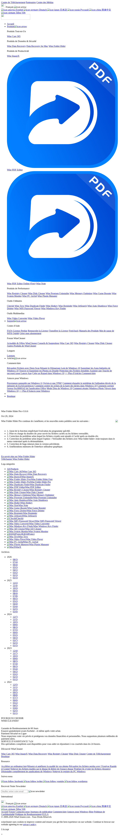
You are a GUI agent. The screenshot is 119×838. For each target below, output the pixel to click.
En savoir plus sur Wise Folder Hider (18, 456)
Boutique (11, 396)
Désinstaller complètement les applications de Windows (26, 771)
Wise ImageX (21, 754)
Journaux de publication (41, 811)
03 (15, 572)
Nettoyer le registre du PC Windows (68, 771)
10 (15, 588)
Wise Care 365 (8, 754)
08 (15, 559)
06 (15, 564)
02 (15, 575)
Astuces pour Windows (77, 811)
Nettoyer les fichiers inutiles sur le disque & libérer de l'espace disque (41, 769)
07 (15, 562)
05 (15, 567)
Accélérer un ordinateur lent (14, 766)
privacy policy (29, 824)
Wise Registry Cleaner (58, 754)
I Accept (5, 829)
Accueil (4, 811)
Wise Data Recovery (37, 754)
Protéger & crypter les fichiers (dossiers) (92, 769)
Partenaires (31, 2)
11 (15, 585)
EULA (45, 814)
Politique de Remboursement (28, 814)
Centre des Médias (44, 2)
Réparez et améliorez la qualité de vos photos (47, 766)
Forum (12, 811)
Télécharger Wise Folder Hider (15, 459)
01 (15, 578)
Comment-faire (60, 811)
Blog (91, 811)
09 (15, 591)
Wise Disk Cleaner (77, 754)
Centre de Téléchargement (13, 2)
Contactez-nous (23, 811)
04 (15, 570)
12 (15, 583)
